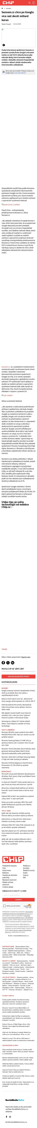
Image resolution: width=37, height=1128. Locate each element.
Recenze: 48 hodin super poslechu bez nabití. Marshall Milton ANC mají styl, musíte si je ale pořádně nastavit (18, 734)
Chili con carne (14, 965)
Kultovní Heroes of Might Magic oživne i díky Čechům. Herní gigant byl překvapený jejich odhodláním (16, 1026)
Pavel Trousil (6, 24)
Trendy (4, 649)
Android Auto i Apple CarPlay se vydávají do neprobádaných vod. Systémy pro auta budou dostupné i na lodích (16, 1018)
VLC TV (4, 989)
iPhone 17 (29, 987)
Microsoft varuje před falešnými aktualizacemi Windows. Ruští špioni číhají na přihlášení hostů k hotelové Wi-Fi (18, 776)
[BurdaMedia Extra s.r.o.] (13, 859)
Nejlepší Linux (28, 989)
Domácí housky (20, 971)
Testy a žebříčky (8, 730)
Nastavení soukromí (9, 880)
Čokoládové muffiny (17, 963)
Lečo (27, 969)
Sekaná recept (14, 969)
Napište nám (25, 657)
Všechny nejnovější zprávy (18, 676)
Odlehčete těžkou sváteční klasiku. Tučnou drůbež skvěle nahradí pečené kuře (18, 1065)
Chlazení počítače (22, 977)
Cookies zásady (7, 887)
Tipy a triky (6, 811)
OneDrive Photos (17, 981)
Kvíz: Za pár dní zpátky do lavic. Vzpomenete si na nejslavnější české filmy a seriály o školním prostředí (18, 1084)
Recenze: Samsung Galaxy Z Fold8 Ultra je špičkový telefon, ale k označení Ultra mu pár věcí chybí (18, 743)
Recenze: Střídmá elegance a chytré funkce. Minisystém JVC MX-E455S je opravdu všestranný (17, 765)
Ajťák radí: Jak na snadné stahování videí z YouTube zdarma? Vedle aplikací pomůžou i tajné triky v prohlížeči (17, 841)
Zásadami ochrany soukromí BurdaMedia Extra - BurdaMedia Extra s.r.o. (17, 917)
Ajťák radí (20, 953)
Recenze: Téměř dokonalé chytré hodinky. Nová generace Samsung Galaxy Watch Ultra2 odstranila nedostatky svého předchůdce (18, 751)
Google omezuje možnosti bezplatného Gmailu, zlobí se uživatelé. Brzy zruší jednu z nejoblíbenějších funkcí (18, 693)
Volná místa (6, 870)
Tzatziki (6, 969)
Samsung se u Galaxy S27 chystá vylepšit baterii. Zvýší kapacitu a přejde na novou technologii (16, 723)
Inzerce (25, 875)
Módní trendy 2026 (19, 955)
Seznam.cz (6, 367)
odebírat (18, 899)
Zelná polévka (29, 967)
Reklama (5, 873)
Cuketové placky (19, 967)
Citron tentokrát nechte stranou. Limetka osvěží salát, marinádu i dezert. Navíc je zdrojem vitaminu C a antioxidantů (18, 1051)
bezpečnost (6, 771)
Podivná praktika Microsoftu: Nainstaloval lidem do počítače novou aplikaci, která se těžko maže (17, 707)
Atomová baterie (13, 985)
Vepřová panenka (22, 961)
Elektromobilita (19, 987)
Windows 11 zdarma (20, 983)
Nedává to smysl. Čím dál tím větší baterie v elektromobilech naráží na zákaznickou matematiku (18, 1039)
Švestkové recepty (8, 971)
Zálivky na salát (7, 967)
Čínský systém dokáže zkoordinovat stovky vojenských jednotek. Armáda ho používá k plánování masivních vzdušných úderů (15, 1002)
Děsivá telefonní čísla (22, 946)
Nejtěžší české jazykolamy (16, 950)
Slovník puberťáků (8, 948)
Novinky (8, 8)
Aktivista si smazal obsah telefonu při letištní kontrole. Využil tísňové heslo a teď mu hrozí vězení (18, 790)
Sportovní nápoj (26, 965)
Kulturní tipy (11, 953)
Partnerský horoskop (21, 948)
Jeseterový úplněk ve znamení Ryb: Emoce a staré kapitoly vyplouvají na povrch (18, 1077)
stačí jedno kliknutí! (20, 73)
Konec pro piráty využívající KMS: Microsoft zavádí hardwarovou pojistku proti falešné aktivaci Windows (17, 804)
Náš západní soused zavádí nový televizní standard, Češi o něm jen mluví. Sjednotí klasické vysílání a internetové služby (16, 715)
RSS (24, 877)
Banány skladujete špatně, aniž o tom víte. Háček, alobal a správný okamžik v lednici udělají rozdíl (18, 1059)
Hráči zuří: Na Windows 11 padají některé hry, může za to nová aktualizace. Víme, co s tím (16, 1033)
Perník (23, 969)
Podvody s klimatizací (15, 989)
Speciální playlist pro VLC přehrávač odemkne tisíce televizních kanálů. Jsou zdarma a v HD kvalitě (18, 833)
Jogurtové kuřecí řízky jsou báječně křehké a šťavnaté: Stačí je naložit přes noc (16, 1071)
